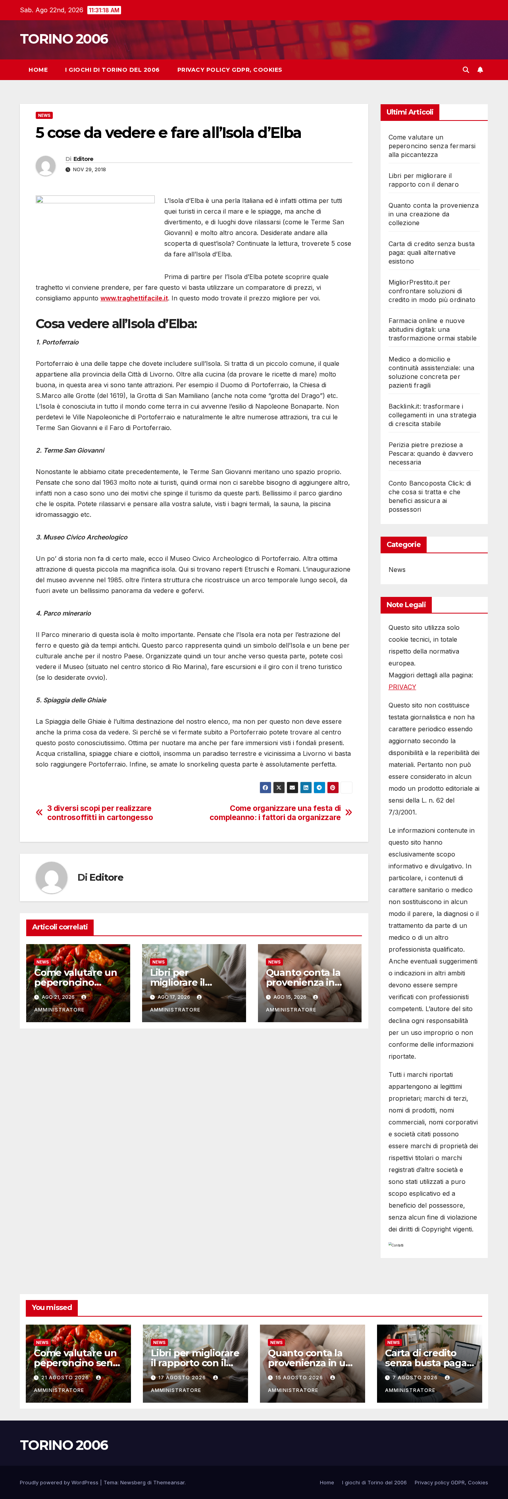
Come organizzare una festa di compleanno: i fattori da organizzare (275, 813)
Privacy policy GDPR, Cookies (230, 69)
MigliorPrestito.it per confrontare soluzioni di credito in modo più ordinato (432, 291)
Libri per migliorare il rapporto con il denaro (195, 1363)
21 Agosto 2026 (65, 1377)
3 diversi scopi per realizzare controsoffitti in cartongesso (100, 813)
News (44, 115)
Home (38, 69)
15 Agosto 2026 (300, 1377)
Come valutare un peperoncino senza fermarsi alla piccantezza (432, 146)
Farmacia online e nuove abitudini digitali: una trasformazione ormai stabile (433, 329)
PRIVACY (402, 687)
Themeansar (169, 1482)
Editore (83, 159)
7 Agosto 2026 (416, 1377)
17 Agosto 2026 (183, 1377)
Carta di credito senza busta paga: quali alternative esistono (432, 252)
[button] (466, 70)
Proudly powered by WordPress (60, 1482)
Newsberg (133, 1482)
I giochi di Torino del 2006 (112, 69)
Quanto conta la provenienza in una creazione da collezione (434, 214)
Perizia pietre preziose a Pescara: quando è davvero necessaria (431, 453)
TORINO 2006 (64, 39)
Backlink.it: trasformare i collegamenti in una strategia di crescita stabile (433, 415)
